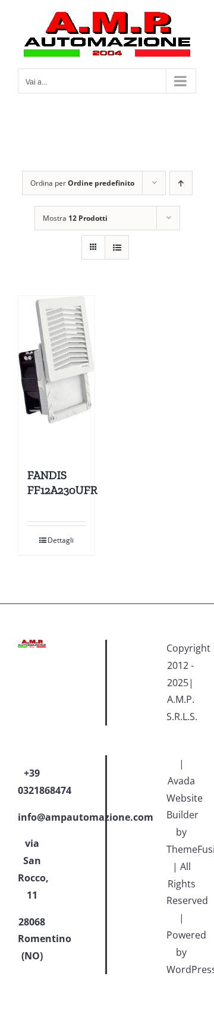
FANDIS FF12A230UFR (62, 482)
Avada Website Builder (184, 798)
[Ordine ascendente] (181, 183)
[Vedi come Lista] (116, 247)
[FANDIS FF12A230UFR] (56, 376)
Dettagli (61, 540)
